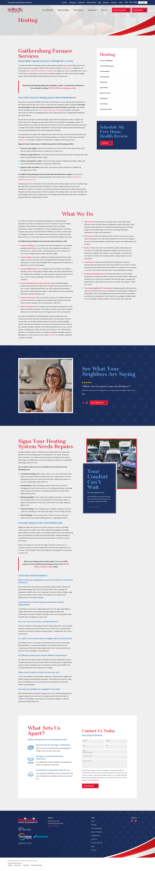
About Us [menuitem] (104, 10)
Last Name (108, 740)
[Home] (15, 10)
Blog (99, 2)
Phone (84, 745)
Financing (72, 2)
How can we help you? (87, 760)
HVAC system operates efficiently (50, 110)
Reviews (105, 2)
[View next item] (87, 403)
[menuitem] (117, 60)
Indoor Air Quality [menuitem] (63, 10)
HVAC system (67, 68)
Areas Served (95, 835)
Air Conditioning (96, 828)
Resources (81, 2)
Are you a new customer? (88, 755)
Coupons (114, 2)
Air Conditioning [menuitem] (47, 10)
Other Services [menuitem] (78, 10)
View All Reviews (97, 403)
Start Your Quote (120, 10)
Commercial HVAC (97, 843)
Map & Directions (53, 826)
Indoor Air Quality (96, 832)
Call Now (105, 143)
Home (93, 821)
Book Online (138, 10)
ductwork (21, 140)
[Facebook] (132, 821)
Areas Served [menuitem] (92, 10)
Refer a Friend (91, 2)
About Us (94, 839)
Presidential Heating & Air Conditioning (42, 71)
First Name (85, 740)
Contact (93, 850)
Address (84, 750)
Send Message (89, 786)
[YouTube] (136, 821)
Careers (64, 2)
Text (88, 507)
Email (93, 507)
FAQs (120, 2)
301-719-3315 (131, 2)
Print (98, 507)
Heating (93, 825)
